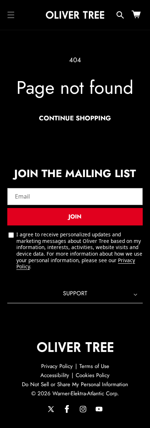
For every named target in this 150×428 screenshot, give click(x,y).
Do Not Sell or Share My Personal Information (75, 384)
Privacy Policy (57, 366)
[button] (11, 15)
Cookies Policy (93, 375)
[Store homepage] (75, 347)
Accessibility (54, 375)
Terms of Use (94, 366)
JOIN (75, 216)
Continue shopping (75, 118)
